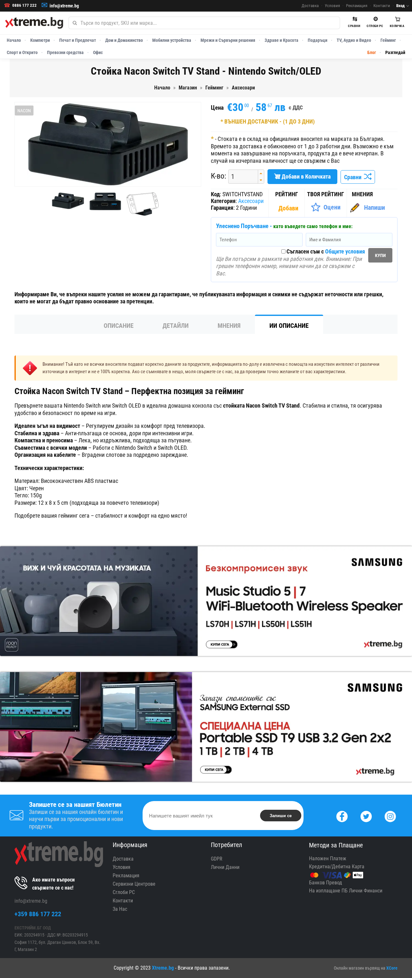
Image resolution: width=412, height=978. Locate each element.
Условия (332, 5)
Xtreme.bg (163, 968)
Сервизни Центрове (134, 884)
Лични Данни (225, 867)
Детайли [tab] (176, 325)
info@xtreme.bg (64, 5)
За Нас (120, 909)
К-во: (218, 175)
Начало (14, 40)
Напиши (374, 207)
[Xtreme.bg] (34, 23)
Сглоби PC (124, 892)
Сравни (354, 177)
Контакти (381, 5)
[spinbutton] (240, 176)
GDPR (216, 859)
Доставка (310, 5)
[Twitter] (366, 815)
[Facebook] (342, 815)
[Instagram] (390, 815)
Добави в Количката (305, 176)
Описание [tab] (119, 325)
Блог (371, 52)
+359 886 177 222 (37, 914)
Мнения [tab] (229, 325)
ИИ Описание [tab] (289, 325)
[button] (261, 173)
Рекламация (356, 5)
